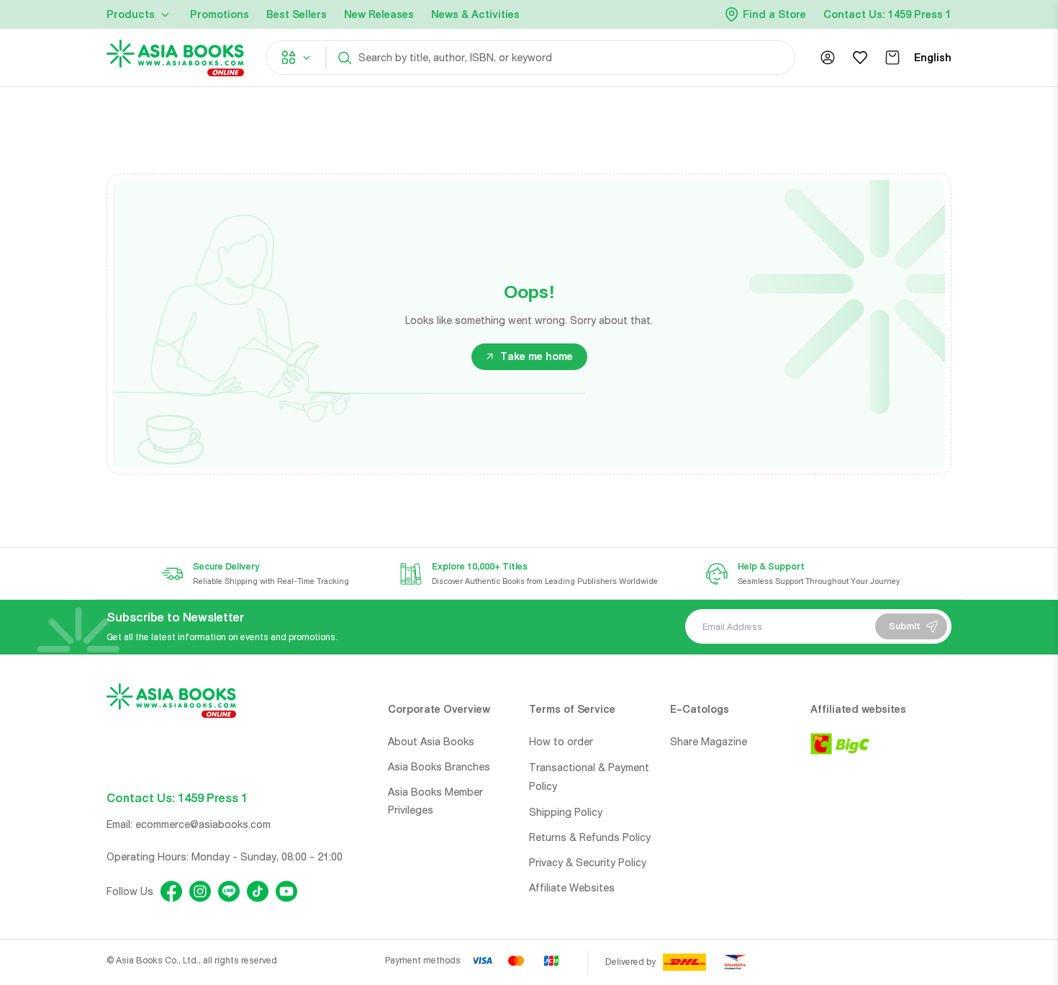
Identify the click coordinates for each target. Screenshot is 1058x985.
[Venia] (175, 58)
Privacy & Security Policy (587, 862)
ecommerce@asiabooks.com (203, 824)
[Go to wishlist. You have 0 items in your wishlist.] (860, 57)
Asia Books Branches (439, 766)
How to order (561, 741)
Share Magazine (708, 741)
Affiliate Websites (572, 887)
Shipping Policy (565, 812)
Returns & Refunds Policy (590, 837)
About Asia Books (431, 741)
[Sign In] (827, 57)
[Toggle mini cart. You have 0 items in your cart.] (892, 57)
